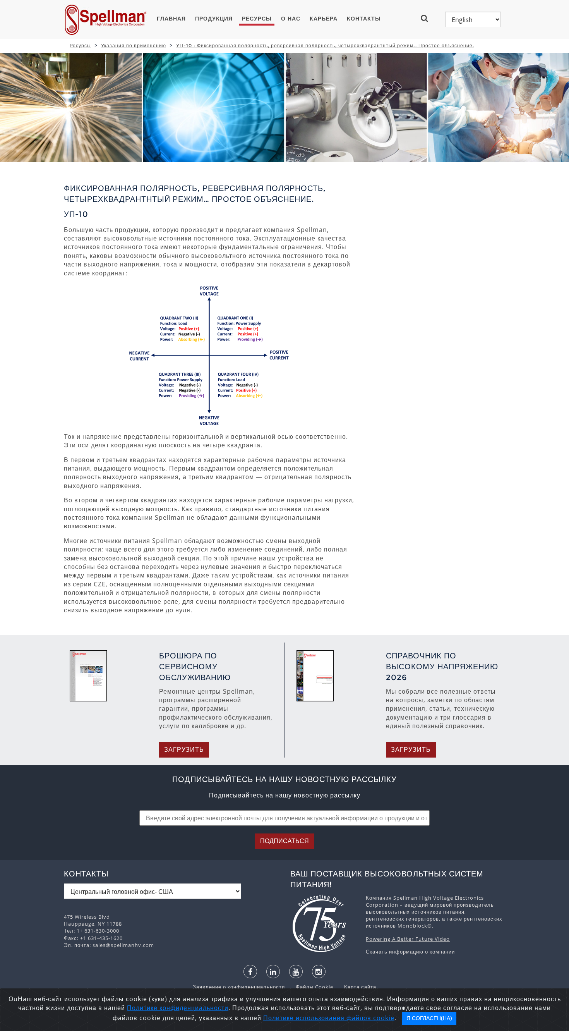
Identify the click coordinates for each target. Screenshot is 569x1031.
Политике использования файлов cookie (328, 1018)
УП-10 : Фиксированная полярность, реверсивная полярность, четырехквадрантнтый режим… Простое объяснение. (325, 45)
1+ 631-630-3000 (98, 930)
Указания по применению (133, 45)
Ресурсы (257, 18)
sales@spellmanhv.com (123, 945)
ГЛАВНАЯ (171, 18)
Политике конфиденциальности (177, 1008)
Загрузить (184, 749)
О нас (290, 18)
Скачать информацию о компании (410, 951)
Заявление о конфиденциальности (239, 986)
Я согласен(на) (429, 1018)
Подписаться (284, 841)
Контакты (364, 18)
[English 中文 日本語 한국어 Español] (473, 19)
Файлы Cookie (310, 986)
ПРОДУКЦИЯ (214, 18)
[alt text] (324, 923)
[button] (427, 18)
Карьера (324, 18)
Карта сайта (355, 986)
